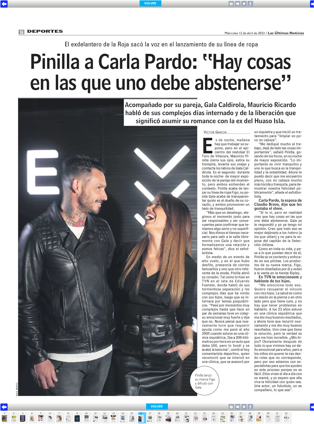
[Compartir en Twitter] (244, 5)
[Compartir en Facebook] (250, 5)
